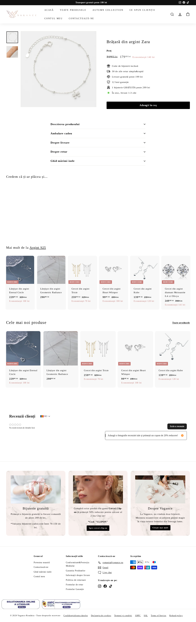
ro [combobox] (45, 416)
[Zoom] (58, 69)
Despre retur (59, 151)
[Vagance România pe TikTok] (110, 586)
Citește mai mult (160, 528)
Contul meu (53, 18)
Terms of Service (158, 615)
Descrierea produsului (65, 124)
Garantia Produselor (75, 571)
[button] (177, 426)
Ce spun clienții (142, 10)
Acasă (49, 10)
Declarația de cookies (101, 615)
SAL (146, 615)
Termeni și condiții (123, 615)
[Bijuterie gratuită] (36, 489)
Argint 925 (38, 247)
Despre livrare (60, 142)
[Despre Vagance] (160, 489)
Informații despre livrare (78, 575)
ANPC (138, 615)
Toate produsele (73, 10)
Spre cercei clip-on (98, 528)
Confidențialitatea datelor (75, 615)
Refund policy (176, 615)
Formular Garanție (75, 589)
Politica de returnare (76, 580)
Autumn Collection (107, 10)
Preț (109, 50)
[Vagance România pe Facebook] (105, 586)
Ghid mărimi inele (63, 160)
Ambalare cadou (61, 133)
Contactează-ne (81, 18)
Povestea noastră (42, 562)
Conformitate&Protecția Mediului (77, 564)
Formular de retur (74, 584)
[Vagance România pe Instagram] (99, 586)
